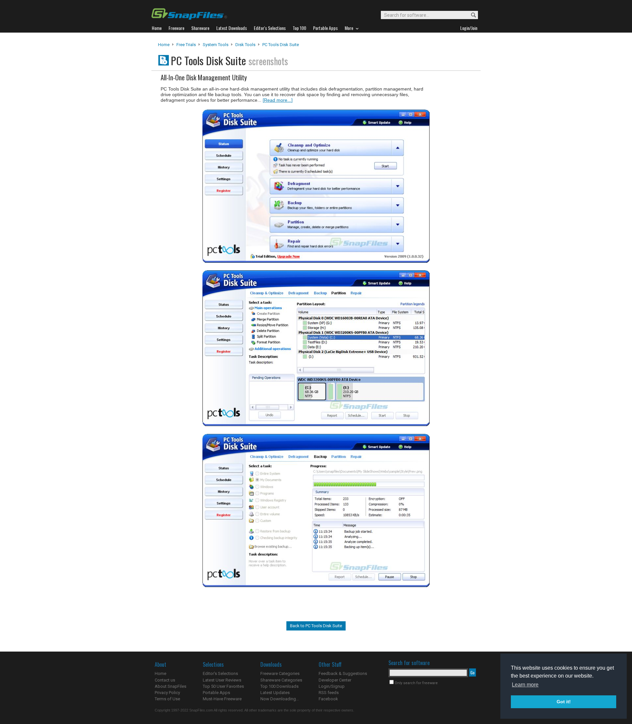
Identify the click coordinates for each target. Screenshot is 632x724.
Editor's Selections (220, 673)
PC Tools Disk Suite (280, 44)
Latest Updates (275, 692)
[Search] (470, 15)
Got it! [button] (564, 701)
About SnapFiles (170, 686)
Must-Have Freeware (222, 698)
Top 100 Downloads (279, 686)
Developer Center (335, 680)
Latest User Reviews (222, 680)
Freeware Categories (280, 673)
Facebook (328, 698)
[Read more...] (278, 100)
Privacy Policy (167, 692)
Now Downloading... (279, 698)
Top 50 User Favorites (223, 686)
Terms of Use (167, 698)
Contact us (165, 680)
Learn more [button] (525, 684)
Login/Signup (332, 686)
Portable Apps (216, 692)
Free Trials (186, 44)
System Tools (215, 44)
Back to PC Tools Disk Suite (316, 625)
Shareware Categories (281, 680)
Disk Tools (245, 44)
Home (164, 44)
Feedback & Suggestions (343, 673)
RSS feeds (329, 692)
